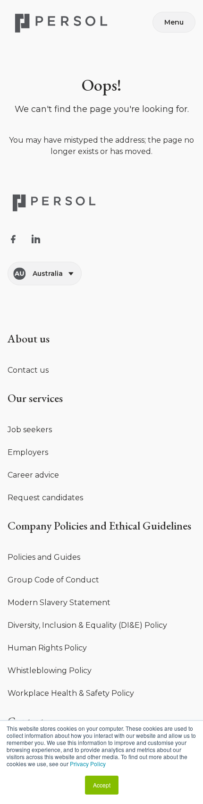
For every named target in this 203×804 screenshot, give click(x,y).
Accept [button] (101, 785)
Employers (28, 452)
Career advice (33, 474)
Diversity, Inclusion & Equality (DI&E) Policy (87, 625)
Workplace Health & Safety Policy (71, 693)
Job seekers (30, 429)
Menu (174, 22)
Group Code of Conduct (53, 579)
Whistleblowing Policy (50, 670)
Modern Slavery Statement (59, 602)
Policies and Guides (44, 557)
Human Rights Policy (47, 647)
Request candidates (45, 497)
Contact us (28, 370)
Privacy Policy (88, 764)
